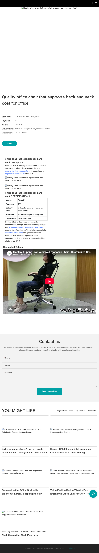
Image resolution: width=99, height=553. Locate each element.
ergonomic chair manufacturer (17, 171)
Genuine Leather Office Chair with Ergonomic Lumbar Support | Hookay (22, 492)
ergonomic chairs (16, 227)
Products (92, 411)
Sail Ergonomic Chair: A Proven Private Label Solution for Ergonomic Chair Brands (24, 451)
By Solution (80, 411)
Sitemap (72, 548)
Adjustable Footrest (65, 411)
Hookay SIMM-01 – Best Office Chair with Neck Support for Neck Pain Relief (24, 533)
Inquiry (9, 143)
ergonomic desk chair (34, 227)
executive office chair (14, 233)
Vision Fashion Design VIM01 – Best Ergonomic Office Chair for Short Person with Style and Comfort (71, 492)
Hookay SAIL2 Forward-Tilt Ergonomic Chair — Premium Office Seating (70, 451)
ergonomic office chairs (14, 174)
